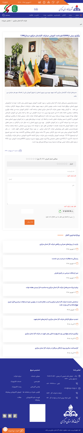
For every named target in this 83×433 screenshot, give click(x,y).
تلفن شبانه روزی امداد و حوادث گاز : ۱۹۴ (58, 398)
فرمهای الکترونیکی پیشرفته (13, 392)
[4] (64, 164)
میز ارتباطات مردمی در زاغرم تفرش (66, 273)
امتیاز (71, 164)
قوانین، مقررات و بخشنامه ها (31, 392)
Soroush (10, 415)
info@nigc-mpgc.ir (70, 388)
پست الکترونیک (16, 387)
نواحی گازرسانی (35, 387)
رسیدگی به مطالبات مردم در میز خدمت (65, 259)
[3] (62, 164)
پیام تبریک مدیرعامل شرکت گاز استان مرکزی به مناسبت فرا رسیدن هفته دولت (52, 287)
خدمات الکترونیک (16, 381)
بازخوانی (60, 210)
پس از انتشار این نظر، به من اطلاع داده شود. (58, 217)
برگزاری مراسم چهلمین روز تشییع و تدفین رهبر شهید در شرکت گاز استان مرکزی (51, 334)
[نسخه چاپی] (45, 1)
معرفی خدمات (35, 376)
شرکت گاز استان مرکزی (20, 20)
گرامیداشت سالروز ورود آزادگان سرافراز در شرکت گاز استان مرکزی (56, 348)
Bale (5, 415)
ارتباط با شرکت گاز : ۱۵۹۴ (54, 393)
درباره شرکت (17, 376)
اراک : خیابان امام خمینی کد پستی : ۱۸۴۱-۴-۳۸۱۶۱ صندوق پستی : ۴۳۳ (62, 377)
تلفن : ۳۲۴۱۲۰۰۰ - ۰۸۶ (53, 383)
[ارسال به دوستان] (59, 1)
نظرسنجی (37, 381)
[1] (58, 164)
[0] (27, 159)
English (5, 2)
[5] (66, 164)
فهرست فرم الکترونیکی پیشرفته (33, 398)
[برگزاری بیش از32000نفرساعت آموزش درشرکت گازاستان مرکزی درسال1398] (41, 63)
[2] (60, 164)
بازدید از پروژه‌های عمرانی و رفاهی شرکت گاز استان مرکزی (59, 244)
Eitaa (15, 414)
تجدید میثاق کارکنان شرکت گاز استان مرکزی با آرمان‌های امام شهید (56, 319)
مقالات (19, 397)
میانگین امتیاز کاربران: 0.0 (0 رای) (47, 159)
